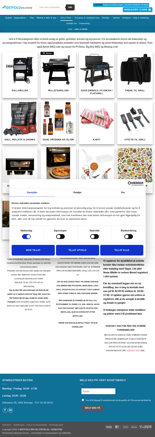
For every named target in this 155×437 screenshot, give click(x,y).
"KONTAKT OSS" (133, 351)
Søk (70, 7)
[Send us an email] (10, 410)
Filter (32, 18)
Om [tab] (123, 192)
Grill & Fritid (65, 18)
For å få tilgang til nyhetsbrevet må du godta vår (118, 400)
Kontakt (6, 425)
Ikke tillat (33, 250)
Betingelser (56, 425)
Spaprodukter (20, 18)
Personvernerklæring (141, 400)
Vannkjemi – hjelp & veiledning (135, 18)
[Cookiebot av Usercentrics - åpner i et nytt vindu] (130, 183)
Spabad (8, 18)
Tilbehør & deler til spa (46, 18)
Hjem (70, 29)
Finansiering (84, 23)
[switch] (60, 236)
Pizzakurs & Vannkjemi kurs (87, 18)
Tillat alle (121, 250)
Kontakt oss (71, 23)
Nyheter (116, 18)
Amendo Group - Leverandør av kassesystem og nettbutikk (42, 433)
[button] (137, 9)
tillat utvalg (77, 250)
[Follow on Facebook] (5, 410)
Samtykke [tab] (32, 192)
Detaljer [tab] (77, 192)
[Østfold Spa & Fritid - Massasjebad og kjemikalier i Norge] (17, 7)
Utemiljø (105, 18)
